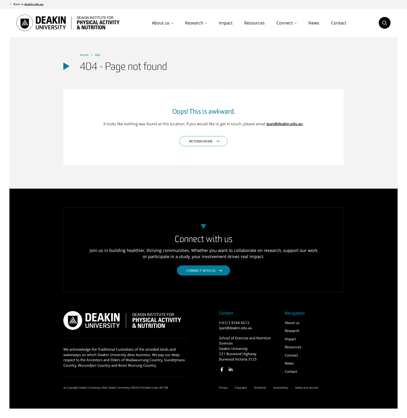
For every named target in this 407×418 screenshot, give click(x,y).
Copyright (241, 387)
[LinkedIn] (230, 369)
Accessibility (280, 387)
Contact (338, 23)
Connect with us (201, 271)
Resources (254, 23)
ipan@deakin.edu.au (284, 123)
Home (84, 55)
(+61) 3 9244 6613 (234, 322)
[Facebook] (221, 369)
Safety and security (306, 387)
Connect (285, 23)
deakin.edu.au (34, 4)
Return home (201, 141)
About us (161, 23)
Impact (225, 23)
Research (194, 23)
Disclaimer (260, 387)
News (313, 23)
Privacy (223, 387)
